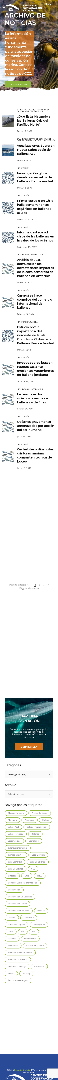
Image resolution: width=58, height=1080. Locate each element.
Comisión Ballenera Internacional (22, 882)
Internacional (23, 111)
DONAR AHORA (29, 746)
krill (34, 931)
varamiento (39, 966)
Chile (27, 875)
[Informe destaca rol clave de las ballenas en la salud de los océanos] (8, 237)
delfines (41, 910)
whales (11, 973)
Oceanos (12, 938)
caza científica (38, 855)
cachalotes (34, 841)
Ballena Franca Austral (37, 827)
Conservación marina (17, 903)
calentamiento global (17, 848)
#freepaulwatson (16, 813)
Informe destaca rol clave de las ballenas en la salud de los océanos (35, 236)
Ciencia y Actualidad (25, 110)
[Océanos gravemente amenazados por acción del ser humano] (8, 427)
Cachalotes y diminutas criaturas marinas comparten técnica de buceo (35, 455)
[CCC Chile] (22, 7)
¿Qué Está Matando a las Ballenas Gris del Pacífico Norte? (34, 120)
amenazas (29, 820)
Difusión (11, 917)
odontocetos (30, 938)
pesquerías (13, 945)
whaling (26, 973)
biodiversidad (14, 841)
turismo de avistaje (17, 966)
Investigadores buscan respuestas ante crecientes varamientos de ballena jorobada (35, 369)
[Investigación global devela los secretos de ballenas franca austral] (8, 178)
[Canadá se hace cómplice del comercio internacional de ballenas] (8, 303)
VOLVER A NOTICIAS (19, 84)
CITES (39, 875)
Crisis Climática (42, 110)
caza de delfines (15, 869)
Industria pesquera (16, 924)
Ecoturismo (29, 917)
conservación (14, 889)
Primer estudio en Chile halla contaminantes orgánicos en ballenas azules (35, 207)
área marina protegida (18, 980)
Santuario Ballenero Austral (20, 952)
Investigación (36, 111)
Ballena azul (22, 139)
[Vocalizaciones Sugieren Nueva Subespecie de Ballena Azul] (8, 150)
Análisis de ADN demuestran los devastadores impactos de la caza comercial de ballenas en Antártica (35, 268)
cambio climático (16, 855)
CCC (33, 869)
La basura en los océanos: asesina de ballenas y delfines (32, 398)
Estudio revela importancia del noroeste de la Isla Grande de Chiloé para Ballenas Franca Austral (35, 335)
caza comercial (15, 862)
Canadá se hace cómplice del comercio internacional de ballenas (34, 301)
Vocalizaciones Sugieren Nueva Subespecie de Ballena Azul (35, 150)
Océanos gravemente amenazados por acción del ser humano (35, 426)
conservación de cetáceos (20, 896)
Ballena (45, 820)
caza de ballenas (37, 862)
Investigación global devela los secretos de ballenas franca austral (35, 177)
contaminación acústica (18, 910)
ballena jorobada (15, 834)
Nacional (34, 322)
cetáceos (12, 875)
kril (22, 931)
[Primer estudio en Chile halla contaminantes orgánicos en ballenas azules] (8, 208)
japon (10, 931)
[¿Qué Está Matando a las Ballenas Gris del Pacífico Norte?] (8, 121)
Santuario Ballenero (35, 945)
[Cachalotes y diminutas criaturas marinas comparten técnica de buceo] (8, 456)
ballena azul (13, 827)
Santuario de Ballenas (18, 959)
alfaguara (12, 820)
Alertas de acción (39, 813)
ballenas (35, 834)
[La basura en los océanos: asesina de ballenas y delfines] (8, 399)
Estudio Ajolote (22, 1070)
